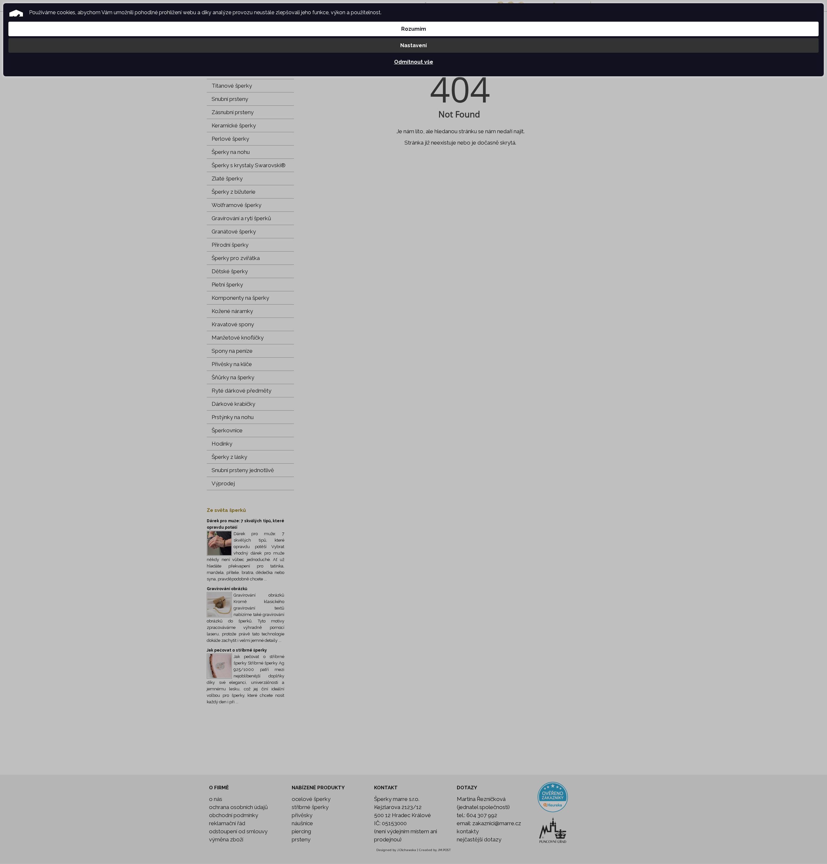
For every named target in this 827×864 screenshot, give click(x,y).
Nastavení (413, 45)
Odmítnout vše (413, 62)
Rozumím (413, 29)
